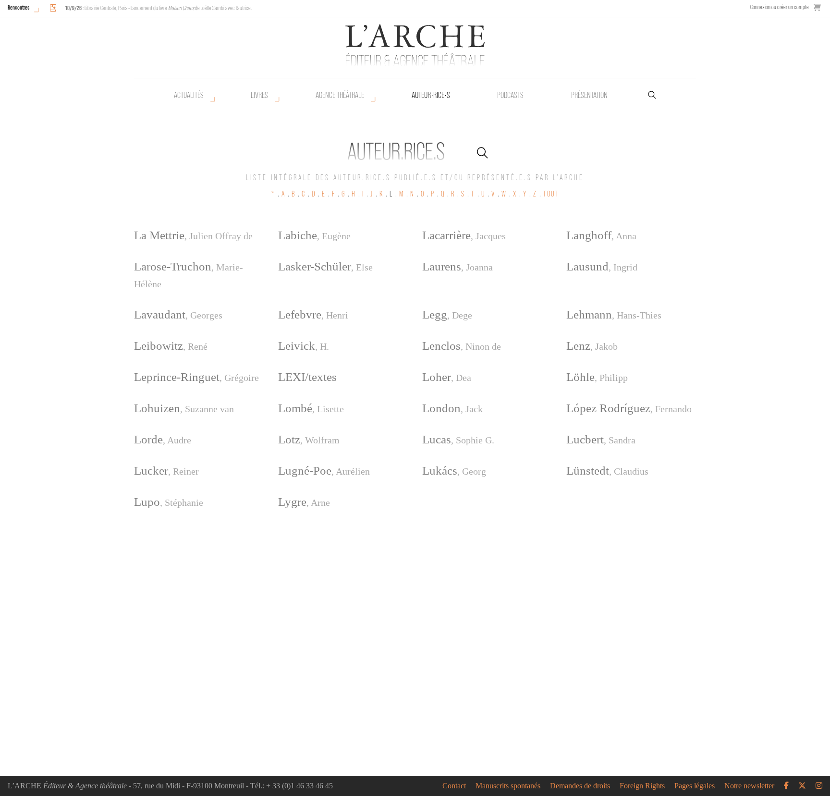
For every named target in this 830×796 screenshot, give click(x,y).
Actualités (189, 95)
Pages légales (694, 786)
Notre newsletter (749, 786)
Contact (454, 786)
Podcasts (510, 95)
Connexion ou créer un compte (779, 7)
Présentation (589, 95)
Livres (259, 95)
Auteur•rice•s (431, 95)
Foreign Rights (642, 786)
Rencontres (18, 7)
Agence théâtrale (340, 95)
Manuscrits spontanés (508, 786)
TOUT (551, 194)
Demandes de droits (580, 786)
